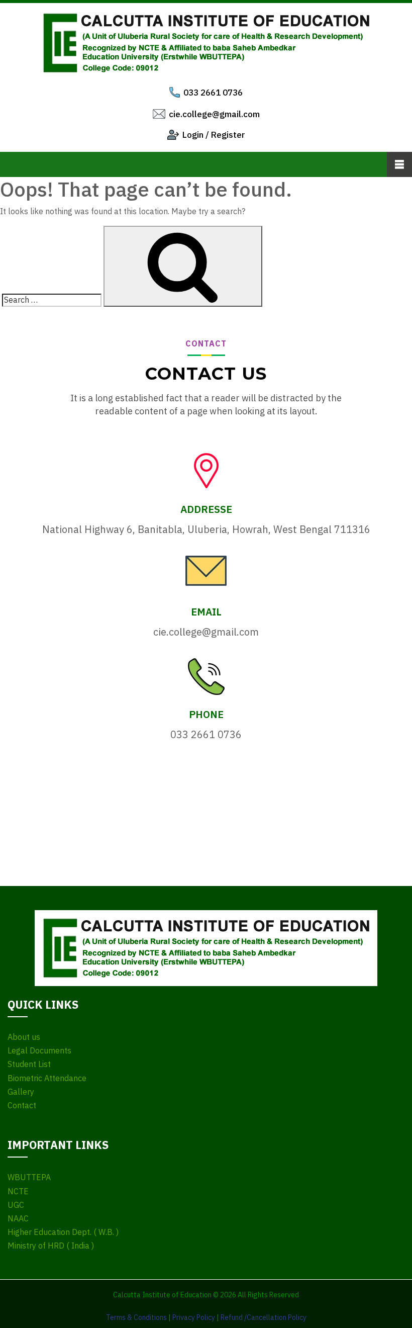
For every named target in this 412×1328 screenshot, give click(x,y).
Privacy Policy (193, 1317)
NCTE (18, 1191)
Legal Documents (39, 1050)
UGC (16, 1205)
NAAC (18, 1218)
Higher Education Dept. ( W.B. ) (63, 1232)
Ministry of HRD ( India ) (51, 1246)
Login (192, 134)
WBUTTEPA (29, 1177)
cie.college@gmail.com (214, 114)
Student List (29, 1064)
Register (228, 134)
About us (24, 1037)
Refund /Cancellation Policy (263, 1317)
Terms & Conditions (136, 1317)
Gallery (21, 1092)
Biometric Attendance (47, 1078)
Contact (22, 1105)
